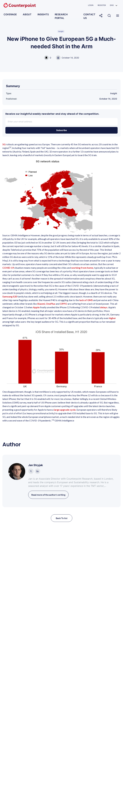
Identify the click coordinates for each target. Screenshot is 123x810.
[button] (113, 5)
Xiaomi (41, 303)
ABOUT (27, 14)
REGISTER (102, 5)
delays (103, 307)
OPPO (63, 303)
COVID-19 (8, 267)
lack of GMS (86, 300)
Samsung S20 (9, 296)
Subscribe (61, 130)
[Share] (101, 15)
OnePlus (50, 303)
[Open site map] (117, 15)
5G (4, 144)
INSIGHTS (43, 14)
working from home (82, 267)
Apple (36, 307)
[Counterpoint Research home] (20, 5)
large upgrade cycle (65, 409)
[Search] (109, 15)
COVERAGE (10, 14)
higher (112, 318)
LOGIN (90, 5)
